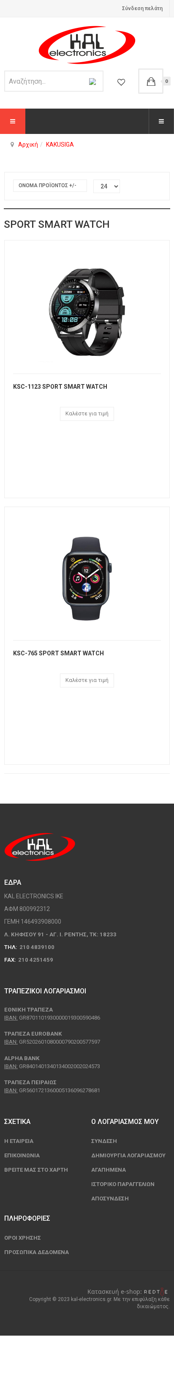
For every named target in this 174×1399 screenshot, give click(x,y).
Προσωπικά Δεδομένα (36, 1252)
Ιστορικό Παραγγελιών (123, 1184)
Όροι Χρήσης (22, 1238)
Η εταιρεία (18, 1141)
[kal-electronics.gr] (87, 45)
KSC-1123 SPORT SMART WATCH (60, 386)
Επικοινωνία (22, 1155)
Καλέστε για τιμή (87, 413)
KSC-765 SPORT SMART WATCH (58, 653)
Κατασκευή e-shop (113, 1291)
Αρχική (28, 144)
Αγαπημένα (108, 1170)
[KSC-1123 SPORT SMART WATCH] (87, 306)
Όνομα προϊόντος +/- (47, 185)
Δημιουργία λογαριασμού (128, 1155)
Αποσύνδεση (110, 1198)
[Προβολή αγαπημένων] (121, 82)
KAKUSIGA (60, 144)
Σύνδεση (104, 1141)
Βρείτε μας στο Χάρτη (36, 1170)
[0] (150, 81)
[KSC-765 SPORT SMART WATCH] (87, 573)
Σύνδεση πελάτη (142, 8)
